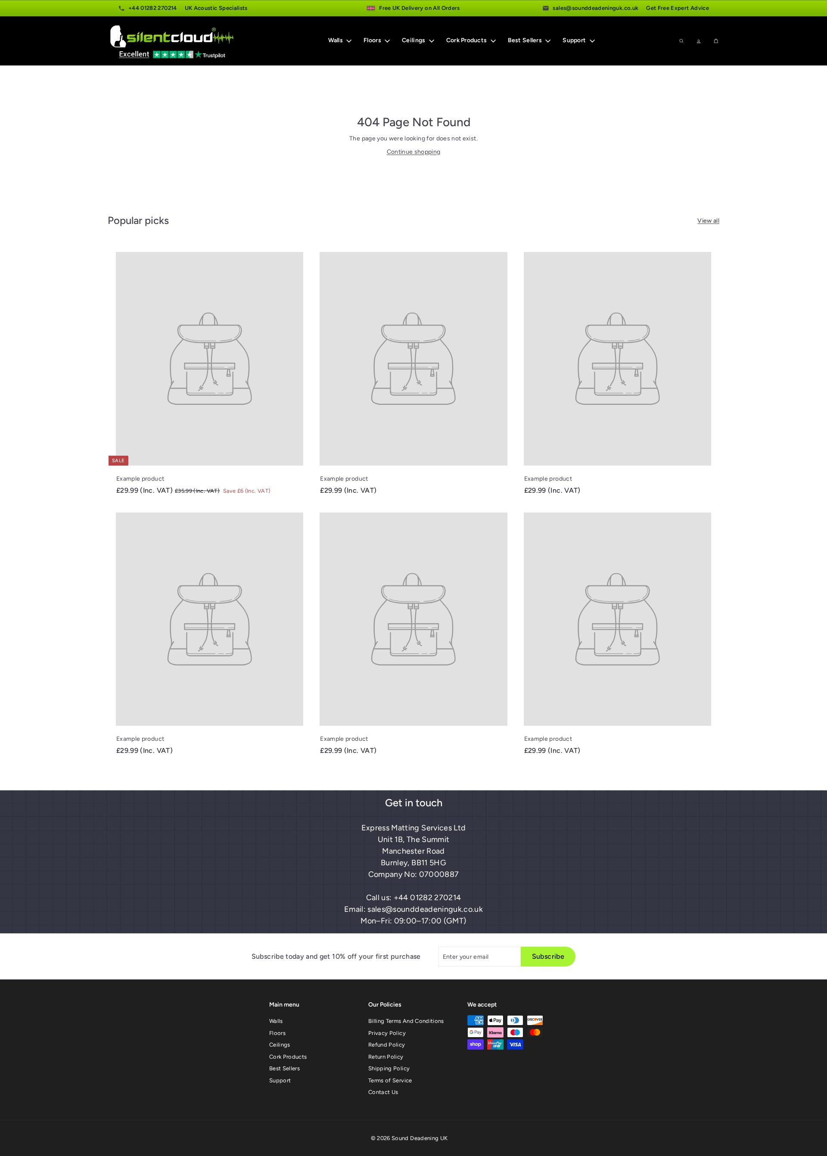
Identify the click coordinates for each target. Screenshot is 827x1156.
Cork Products (467, 40)
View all (708, 220)
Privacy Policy (387, 1033)
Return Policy (386, 1056)
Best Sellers (526, 40)
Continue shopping (414, 151)
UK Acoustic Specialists (216, 8)
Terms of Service (390, 1080)
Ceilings (414, 40)
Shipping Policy (389, 1068)
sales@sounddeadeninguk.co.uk (595, 8)
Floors (373, 40)
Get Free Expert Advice (677, 8)
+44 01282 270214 (152, 8)
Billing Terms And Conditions (406, 1021)
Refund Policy (386, 1044)
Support (575, 40)
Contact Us (383, 1092)
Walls (336, 40)
